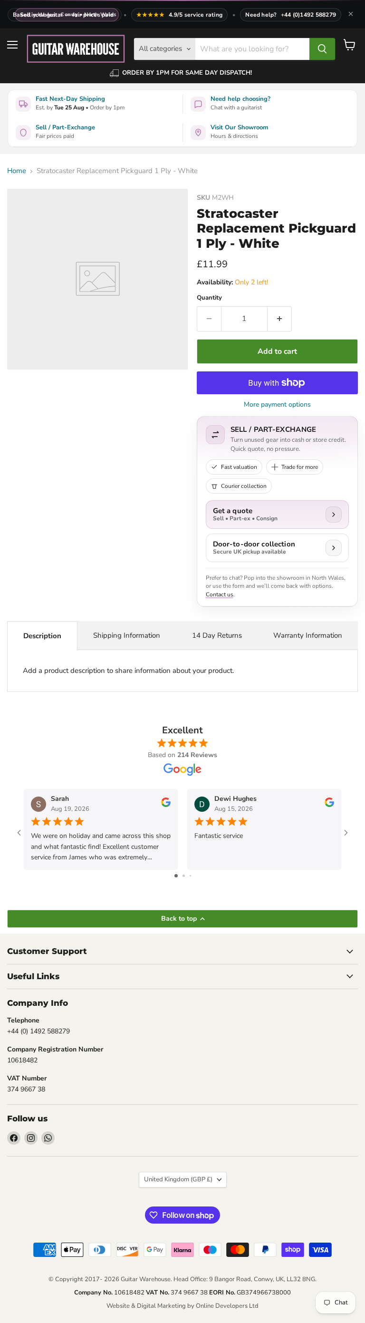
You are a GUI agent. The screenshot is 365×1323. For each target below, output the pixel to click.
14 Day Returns (217, 635)
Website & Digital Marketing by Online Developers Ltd (182, 1306)
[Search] (322, 49)
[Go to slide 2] (183, 876)
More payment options (277, 405)
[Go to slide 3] (190, 875)
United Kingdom (178, 1179)
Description (42, 636)
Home (16, 171)
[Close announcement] (350, 14)
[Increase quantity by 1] (280, 318)
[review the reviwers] (166, 804)
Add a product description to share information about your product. (128, 670)
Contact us (219, 594)
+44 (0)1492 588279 (308, 14)
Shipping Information (126, 635)
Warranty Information (307, 635)
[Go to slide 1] (176, 875)
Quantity (209, 298)
